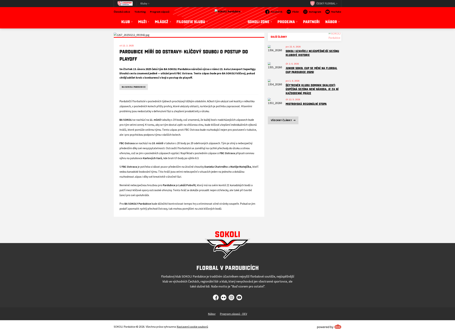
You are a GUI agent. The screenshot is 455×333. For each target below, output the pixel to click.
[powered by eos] (329, 326)
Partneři (311, 22)
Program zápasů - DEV (233, 314)
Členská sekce (122, 11)
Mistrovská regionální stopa (306, 103)
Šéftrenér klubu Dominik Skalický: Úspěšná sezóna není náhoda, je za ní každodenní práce (312, 89)
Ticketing (140, 11)
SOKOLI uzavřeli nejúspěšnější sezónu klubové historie (312, 53)
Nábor (212, 314)
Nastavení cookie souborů (192, 326)
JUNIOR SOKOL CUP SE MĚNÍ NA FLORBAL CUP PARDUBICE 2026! (311, 70)
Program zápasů (159, 11)
